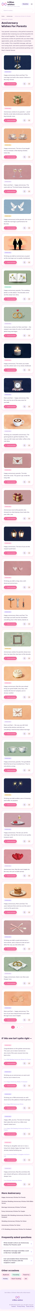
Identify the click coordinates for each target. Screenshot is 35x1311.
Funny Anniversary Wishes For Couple (13, 1211)
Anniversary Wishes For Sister (11, 1225)
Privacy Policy (21, 1306)
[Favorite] (29, 83)
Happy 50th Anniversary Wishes (15, 1104)
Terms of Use (29, 1306)
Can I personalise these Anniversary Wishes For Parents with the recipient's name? (16, 1261)
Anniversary (9, 16)
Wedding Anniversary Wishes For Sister (14, 1221)
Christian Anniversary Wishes (14, 1180)
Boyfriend (6, 1275)
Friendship (16, 1275)
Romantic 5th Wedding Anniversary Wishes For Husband (16, 1216)
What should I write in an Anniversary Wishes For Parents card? (16, 1244)
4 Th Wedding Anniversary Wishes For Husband (16, 1229)
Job (26, 1278)
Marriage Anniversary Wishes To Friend (14, 1207)
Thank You (26, 1275)
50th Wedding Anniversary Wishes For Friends (19, 1059)
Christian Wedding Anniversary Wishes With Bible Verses (17, 1202)
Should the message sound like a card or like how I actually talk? (16, 1252)
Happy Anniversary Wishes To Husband (17, 1082)
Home (3, 16)
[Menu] (31, 4)
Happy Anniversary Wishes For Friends (13, 1197)
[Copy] (25, 83)
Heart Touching (16, 1278)
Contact (13, 1306)
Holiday (5, 1278)
